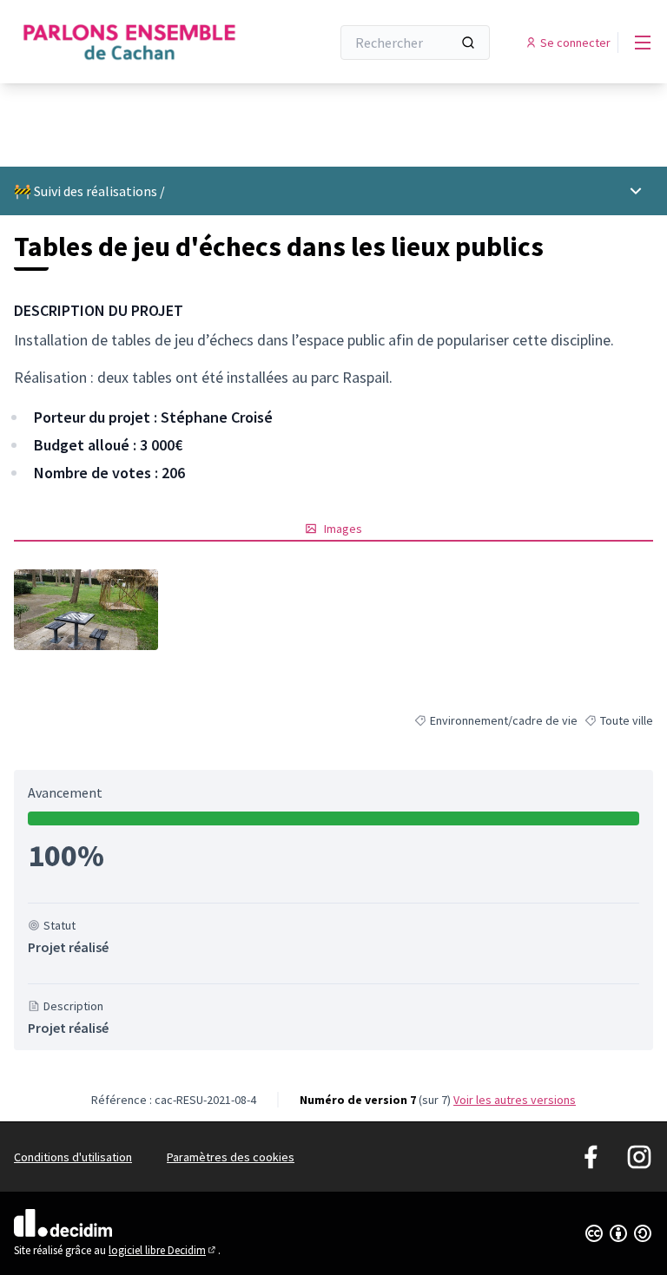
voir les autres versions (514, 1099)
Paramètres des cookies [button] (230, 1157)
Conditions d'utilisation (73, 1157)
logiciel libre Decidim (163, 1250)
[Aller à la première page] (129, 42)
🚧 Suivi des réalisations (85, 191)
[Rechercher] (468, 42)
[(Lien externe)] (86, 609)
